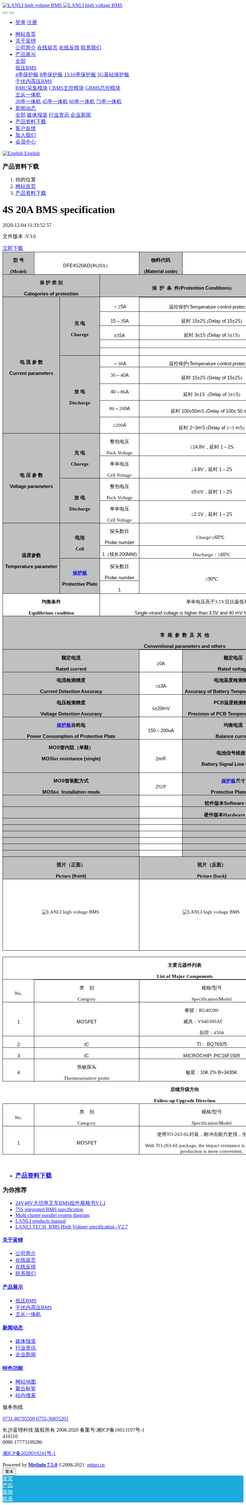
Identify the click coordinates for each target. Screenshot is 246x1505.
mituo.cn (96, 1465)
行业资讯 (25, 1348)
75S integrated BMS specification (49, 1209)
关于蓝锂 (13, 1240)
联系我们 (25, 1273)
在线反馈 (25, 1266)
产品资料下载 (30, 193)
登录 (20, 22)
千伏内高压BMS (33, 1307)
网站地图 (25, 1382)
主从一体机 (28, 1314)
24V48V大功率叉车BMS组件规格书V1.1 (60, 1203)
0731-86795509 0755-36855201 (36, 1418)
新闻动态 (13, 1327)
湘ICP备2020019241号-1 (29, 1453)
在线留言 (25, 1260)
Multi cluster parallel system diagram (52, 1215)
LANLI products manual (40, 1221)
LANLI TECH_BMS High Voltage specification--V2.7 (71, 1226)
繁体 (9, 1471)
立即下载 (13, 248)
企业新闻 (25, 1354)
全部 (20, 61)
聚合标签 (25, 1388)
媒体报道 (25, 1341)
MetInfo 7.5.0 (42, 1465)
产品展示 (13, 1287)
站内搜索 (25, 1395)
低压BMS (26, 1300)
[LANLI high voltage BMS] (123, 5)
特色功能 (13, 1368)
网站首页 (25, 34)
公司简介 (25, 1253)
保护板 (80, 572)
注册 (32, 22)
